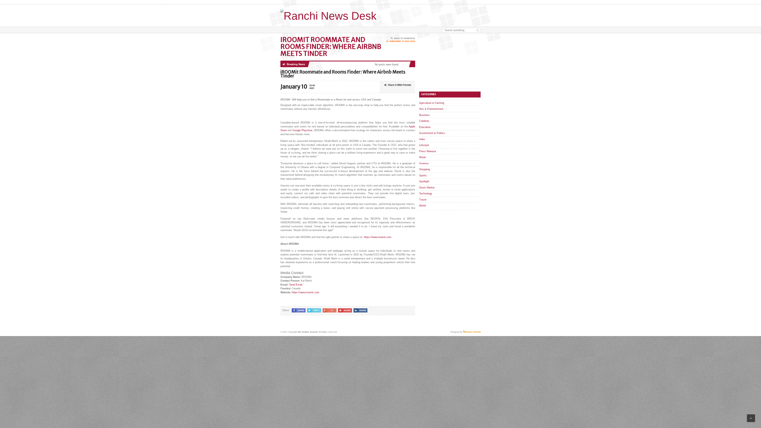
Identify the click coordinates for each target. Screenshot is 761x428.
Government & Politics (432, 133)
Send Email (295, 284)
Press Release (427, 151)
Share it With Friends (399, 85)
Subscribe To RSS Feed (402, 41)
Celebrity (424, 120)
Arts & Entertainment (431, 108)
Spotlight (424, 181)
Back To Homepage (404, 38)
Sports (423, 175)
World (422, 205)
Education (425, 127)
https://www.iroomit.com (377, 237)
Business (424, 115)
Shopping (424, 169)
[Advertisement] (434, 14)
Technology (425, 193)
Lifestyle (424, 145)
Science (423, 163)
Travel (422, 199)
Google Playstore (302, 130)
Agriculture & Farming (431, 102)
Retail (422, 157)
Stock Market (427, 187)
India (422, 139)
